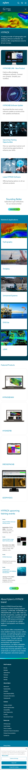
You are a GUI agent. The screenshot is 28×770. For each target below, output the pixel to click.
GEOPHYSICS (7, 498)
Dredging (6, 269)
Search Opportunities (9, 707)
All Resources (7, 724)
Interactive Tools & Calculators (11, 731)
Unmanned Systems (10, 296)
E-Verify (5, 714)
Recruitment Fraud (8, 717)
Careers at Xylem (8, 705)
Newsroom (6, 686)
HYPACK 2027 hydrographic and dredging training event (9, 571)
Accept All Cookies (14, 767)
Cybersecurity (7, 698)
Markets (6, 670)
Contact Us (6, 735)
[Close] (26, 749)
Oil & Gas (6, 322)
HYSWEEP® (6, 431)
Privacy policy (5, 755)
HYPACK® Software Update (13, 105)
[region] (14, 758)
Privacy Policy (7, 745)
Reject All (14, 762)
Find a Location (7, 728)
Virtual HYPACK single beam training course (8, 540)
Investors (6, 691)
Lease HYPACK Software (12, 177)
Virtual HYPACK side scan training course (8, 522)
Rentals (5, 679)
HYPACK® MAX (8, 397)
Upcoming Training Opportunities (10, 141)
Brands (5, 668)
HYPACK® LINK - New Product (14, 68)
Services (6, 677)
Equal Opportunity (8, 712)
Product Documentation (10, 733)
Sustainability (7, 689)
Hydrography (7, 242)
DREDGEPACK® (8, 464)
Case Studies (7, 726)
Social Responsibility (9, 693)
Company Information (9, 696)
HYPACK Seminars (7, 557)
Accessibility (7, 710)
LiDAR (5, 349)
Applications (7, 672)
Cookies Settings (14, 758)
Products (6, 675)
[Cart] (22, 3)
